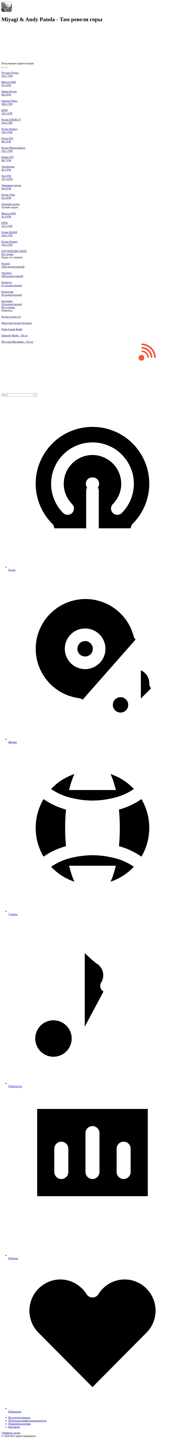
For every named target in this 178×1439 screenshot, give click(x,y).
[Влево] (2, 67)
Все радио (7, 254)
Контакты (14, 1426)
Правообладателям (19, 1423)
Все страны (8, 307)
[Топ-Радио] (89, 391)
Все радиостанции (19, 1417)
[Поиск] (35, 395)
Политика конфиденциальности (27, 1420)
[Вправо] (6, 67)
